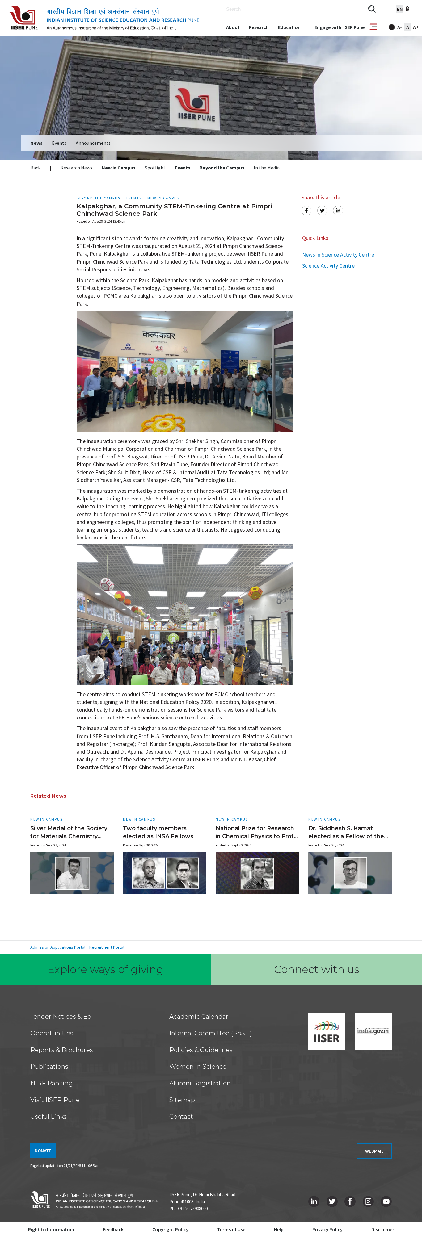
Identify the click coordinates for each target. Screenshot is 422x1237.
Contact (181, 1116)
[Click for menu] (373, 27)
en (400, 9)
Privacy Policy (327, 1229)
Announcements (93, 143)
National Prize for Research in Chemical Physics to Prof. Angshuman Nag (255, 836)
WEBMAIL (374, 1151)
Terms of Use (231, 1229)
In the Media (267, 168)
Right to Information (51, 1229)
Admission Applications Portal (57, 947)
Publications (49, 1066)
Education (289, 27)
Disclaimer (382, 1229)
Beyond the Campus (222, 168)
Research (259, 27)
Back (35, 168)
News (36, 143)
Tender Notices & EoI (61, 1016)
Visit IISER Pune (55, 1100)
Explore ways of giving (106, 969)
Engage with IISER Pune (339, 27)
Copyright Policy (170, 1229)
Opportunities (51, 1033)
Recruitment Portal (106, 947)
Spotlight (155, 168)
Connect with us (316, 969)
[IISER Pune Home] (104, 18)
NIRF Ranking (51, 1083)
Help (279, 1229)
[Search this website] (372, 9)
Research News (76, 168)
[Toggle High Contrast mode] (391, 27)
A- (399, 27)
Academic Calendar (198, 1016)
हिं (408, 9)
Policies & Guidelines (201, 1050)
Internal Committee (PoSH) (210, 1033)
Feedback (113, 1229)
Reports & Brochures (61, 1050)
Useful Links (48, 1116)
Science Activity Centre (328, 265)
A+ (416, 27)
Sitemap (182, 1100)
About (233, 27)
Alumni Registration (200, 1083)
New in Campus (119, 168)
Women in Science (197, 1066)
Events (59, 143)
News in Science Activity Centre (338, 254)
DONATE (43, 1151)
